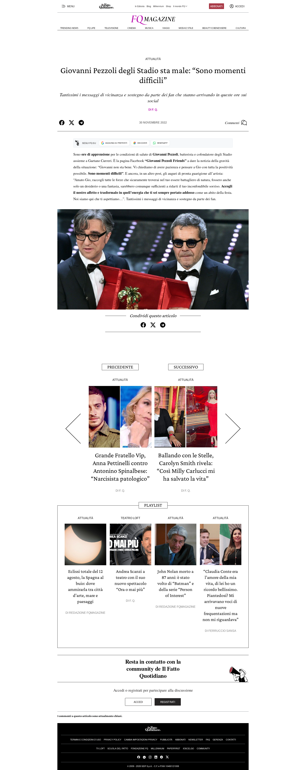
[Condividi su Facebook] (61, 122)
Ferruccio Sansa (222, 630)
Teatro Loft (130, 518)
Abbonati (216, 6)
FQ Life (91, 28)
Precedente (120, 367)
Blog (149, 6)
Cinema (132, 28)
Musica (149, 28)
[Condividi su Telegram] (81, 122)
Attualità (153, 59)
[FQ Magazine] (153, 19)
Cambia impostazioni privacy (140, 739)
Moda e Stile (186, 28)
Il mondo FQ (179, 6)
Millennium (158, 6)
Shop (168, 6)
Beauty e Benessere (214, 28)
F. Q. (155, 109)
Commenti (232, 122)
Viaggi (165, 28)
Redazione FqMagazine (87, 612)
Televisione (111, 28)
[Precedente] (73, 429)
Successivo (186, 367)
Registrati (167, 702)
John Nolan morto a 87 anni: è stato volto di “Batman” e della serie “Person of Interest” (175, 583)
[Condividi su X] (71, 122)
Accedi (138, 702)
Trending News (69, 28)
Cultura (241, 28)
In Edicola (139, 6)
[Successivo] (233, 429)
